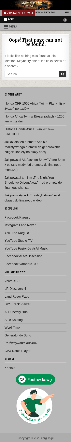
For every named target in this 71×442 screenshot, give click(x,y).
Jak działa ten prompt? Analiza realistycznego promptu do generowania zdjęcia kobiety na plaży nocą (33, 147)
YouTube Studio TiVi (19, 240)
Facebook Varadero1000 (22, 264)
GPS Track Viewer (17, 304)
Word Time (12, 327)
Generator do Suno (18, 335)
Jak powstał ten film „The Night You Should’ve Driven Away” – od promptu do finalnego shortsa (33, 182)
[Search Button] (65, 20)
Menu (11, 19)
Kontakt (10, 368)
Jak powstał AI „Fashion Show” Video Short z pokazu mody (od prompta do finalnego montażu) (35, 164)
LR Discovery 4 (15, 288)
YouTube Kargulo (17, 233)
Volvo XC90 (13, 281)
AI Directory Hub (16, 312)
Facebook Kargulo (17, 217)
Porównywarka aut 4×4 (21, 343)
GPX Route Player (17, 351)
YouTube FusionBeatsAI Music (26, 248)
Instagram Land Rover (20, 225)
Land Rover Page (17, 296)
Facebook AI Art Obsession (23, 256)
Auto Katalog (14, 320)
